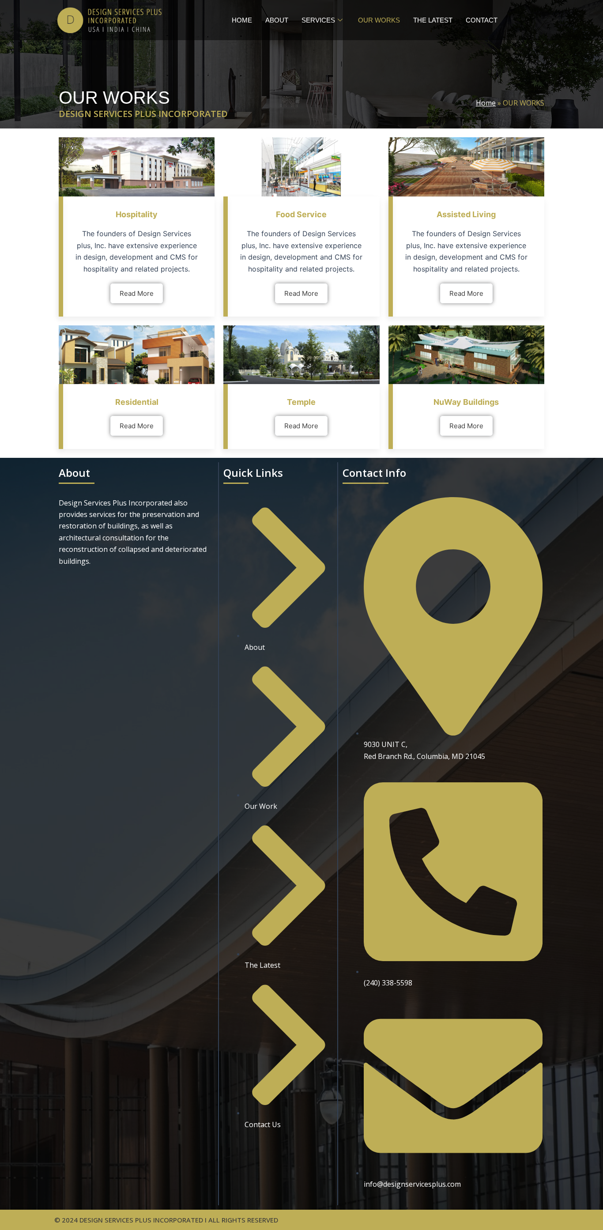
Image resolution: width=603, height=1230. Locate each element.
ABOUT (276, 20)
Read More (137, 293)
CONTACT (481, 20)
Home (486, 103)
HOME (242, 20)
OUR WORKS (379, 20)
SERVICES (318, 20)
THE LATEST (432, 20)
